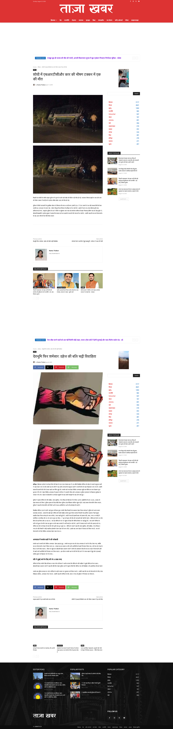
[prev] (133, 58)
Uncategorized (61, 287)
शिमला (39, 67)
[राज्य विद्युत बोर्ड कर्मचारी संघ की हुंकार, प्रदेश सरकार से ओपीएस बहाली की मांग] (112, 171)
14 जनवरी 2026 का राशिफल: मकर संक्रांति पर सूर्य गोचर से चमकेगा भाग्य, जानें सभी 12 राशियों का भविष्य (54, 695)
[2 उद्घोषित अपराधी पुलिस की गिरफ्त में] (75, 694)
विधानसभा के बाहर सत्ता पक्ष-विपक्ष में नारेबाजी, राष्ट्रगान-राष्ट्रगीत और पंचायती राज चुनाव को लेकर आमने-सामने (84, 58)
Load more (123, 199)
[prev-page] (34, 298)
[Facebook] (130, 1)
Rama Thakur (41, 85)
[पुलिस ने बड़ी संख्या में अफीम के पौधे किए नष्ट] (75, 676)
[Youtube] (139, 1)
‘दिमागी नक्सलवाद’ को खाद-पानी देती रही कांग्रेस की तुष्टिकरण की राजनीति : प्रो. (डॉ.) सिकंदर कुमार (43, 292)
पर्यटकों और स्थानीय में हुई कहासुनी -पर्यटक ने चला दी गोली (87, 241)
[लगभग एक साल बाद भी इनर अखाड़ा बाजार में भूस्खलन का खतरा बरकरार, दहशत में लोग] (112, 191)
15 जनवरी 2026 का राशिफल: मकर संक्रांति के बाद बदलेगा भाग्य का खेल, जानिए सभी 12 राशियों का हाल (54, 685)
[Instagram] (133, 1)
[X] (136, 1)
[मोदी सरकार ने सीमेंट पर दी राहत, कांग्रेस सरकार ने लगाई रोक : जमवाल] (92, 280)
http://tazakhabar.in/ (54, 253)
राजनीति (35, 287)
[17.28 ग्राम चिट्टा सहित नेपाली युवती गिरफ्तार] (75, 685)
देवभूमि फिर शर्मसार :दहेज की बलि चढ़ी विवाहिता (45, 241)
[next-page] (37, 298)
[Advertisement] (86, 38)
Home (35, 67)
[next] (137, 58)
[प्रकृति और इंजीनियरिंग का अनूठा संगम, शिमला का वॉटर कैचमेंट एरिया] (38, 676)
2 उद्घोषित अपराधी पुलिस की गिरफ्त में (91, 692)
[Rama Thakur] (34, 85)
